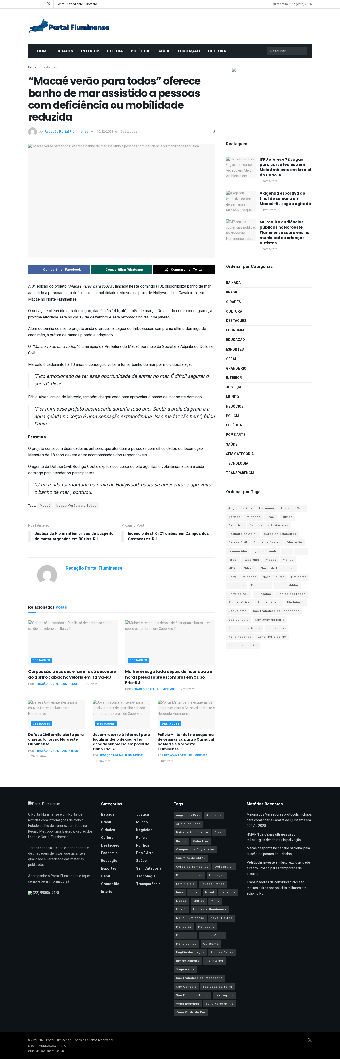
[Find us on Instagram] (42, 4)
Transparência (240, 473)
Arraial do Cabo (293, 508)
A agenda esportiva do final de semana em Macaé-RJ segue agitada (285, 198)
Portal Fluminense (58, 1040)
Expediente (75, 4)
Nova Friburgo (274, 577)
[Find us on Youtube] (35, 4)
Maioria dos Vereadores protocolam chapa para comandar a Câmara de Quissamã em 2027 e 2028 (279, 820)
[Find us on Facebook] (29, 4)
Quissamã (263, 594)
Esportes (235, 349)
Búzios (287, 517)
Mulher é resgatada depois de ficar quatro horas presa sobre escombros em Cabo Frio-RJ (168, 677)
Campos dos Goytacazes (269, 525)
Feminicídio (237, 551)
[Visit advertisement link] (269, 98)
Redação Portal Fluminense (67, 131)
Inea (286, 551)
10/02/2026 (167, 761)
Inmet (301, 551)
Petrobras (299, 577)
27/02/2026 (90, 684)
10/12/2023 (105, 131)
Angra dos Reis (240, 508)
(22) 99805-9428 (46, 892)
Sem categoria (240, 454)
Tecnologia (237, 463)
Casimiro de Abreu (243, 534)
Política (140, 50)
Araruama (266, 508)
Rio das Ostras (239, 602)
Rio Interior (296, 602)
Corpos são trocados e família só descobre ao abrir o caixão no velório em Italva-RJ (72, 674)
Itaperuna (251, 560)
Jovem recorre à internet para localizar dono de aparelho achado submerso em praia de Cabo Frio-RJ (121, 742)
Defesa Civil (237, 542)
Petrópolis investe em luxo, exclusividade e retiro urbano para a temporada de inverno (278, 868)
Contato (91, 4)
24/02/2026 (38, 756)
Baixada (233, 282)
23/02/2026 (102, 761)
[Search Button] (302, 51)
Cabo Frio (235, 525)
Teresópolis (276, 628)
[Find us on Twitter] (48, 4)
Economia (235, 330)
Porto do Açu (238, 594)
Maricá (288, 560)
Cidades (64, 50)
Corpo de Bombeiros (280, 534)
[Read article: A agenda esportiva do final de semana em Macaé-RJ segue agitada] (241, 201)
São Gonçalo (238, 620)
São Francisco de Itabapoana (276, 611)
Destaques (49, 67)
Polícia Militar (287, 585)
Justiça (233, 387)
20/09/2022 (269, 181)
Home (42, 50)
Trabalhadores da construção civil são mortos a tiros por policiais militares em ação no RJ (277, 888)
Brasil (232, 292)
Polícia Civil (260, 585)
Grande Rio (236, 368)
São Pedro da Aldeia (244, 628)
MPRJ (232, 568)
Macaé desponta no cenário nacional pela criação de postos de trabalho (278, 851)
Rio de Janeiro (269, 602)
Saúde (163, 50)
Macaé (45, 505)
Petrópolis (236, 585)
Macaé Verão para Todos (76, 505)
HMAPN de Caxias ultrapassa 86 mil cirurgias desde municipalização (274, 837)
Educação (189, 50)
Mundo (232, 397)
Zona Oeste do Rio (242, 645)
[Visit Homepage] (69, 26)
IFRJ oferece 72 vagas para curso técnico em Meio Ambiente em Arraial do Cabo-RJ (285, 167)
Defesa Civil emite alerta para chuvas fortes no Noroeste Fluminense (56, 739)
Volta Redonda (239, 637)
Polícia (115, 50)
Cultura (217, 50)
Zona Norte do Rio (272, 637)
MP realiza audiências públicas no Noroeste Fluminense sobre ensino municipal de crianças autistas (284, 232)
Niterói (249, 568)
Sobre (60, 4)
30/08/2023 (269, 249)
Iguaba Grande (265, 551)
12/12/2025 (269, 210)
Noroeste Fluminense (277, 568)
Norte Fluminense (242, 577)
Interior (90, 50)
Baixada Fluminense (244, 517)
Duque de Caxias (267, 542)
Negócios (235, 406)
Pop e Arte (235, 434)
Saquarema (237, 611)
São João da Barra (269, 620)
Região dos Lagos (292, 594)
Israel (232, 560)
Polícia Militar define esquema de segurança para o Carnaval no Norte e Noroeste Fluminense (186, 742)
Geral (231, 359)
